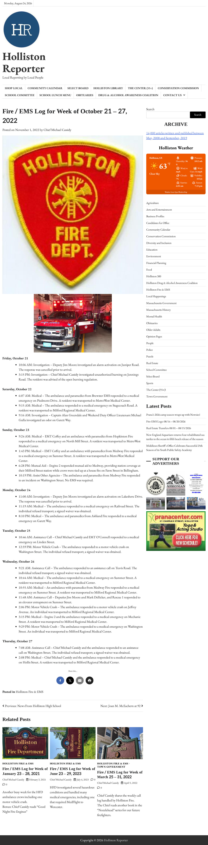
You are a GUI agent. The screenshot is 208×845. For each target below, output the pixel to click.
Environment (153, 256)
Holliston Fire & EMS (29, 692)
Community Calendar (45, 88)
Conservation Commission (178, 88)
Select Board (77, 88)
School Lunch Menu (55, 95)
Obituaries (84, 95)
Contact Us (172, 95)
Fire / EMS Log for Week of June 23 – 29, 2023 (72, 771)
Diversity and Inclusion (158, 243)
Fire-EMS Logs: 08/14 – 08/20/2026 (165, 421)
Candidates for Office (157, 223)
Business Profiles (155, 216)
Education (151, 249)
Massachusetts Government (161, 303)
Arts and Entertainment (159, 209)
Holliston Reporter (24, 62)
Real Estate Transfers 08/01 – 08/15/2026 (168, 428)
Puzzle (149, 356)
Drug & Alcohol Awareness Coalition (128, 95)
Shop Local (14, 88)
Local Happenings (156, 296)
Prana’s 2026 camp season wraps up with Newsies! (173, 414)
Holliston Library (108, 88)
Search (150, 109)
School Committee (19, 95)
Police (149, 350)
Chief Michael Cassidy (57, 130)
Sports (149, 383)
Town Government (111, 767)
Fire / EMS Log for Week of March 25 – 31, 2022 (120, 774)
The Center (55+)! (156, 390)
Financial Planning (156, 263)
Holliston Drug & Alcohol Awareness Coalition (172, 283)
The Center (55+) (140, 88)
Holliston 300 (153, 276)
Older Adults (153, 330)
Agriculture (152, 203)
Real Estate (152, 363)
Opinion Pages (154, 336)
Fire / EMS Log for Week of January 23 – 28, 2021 (25, 771)
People (150, 343)
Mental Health (154, 316)
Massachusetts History (158, 309)
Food (149, 269)
